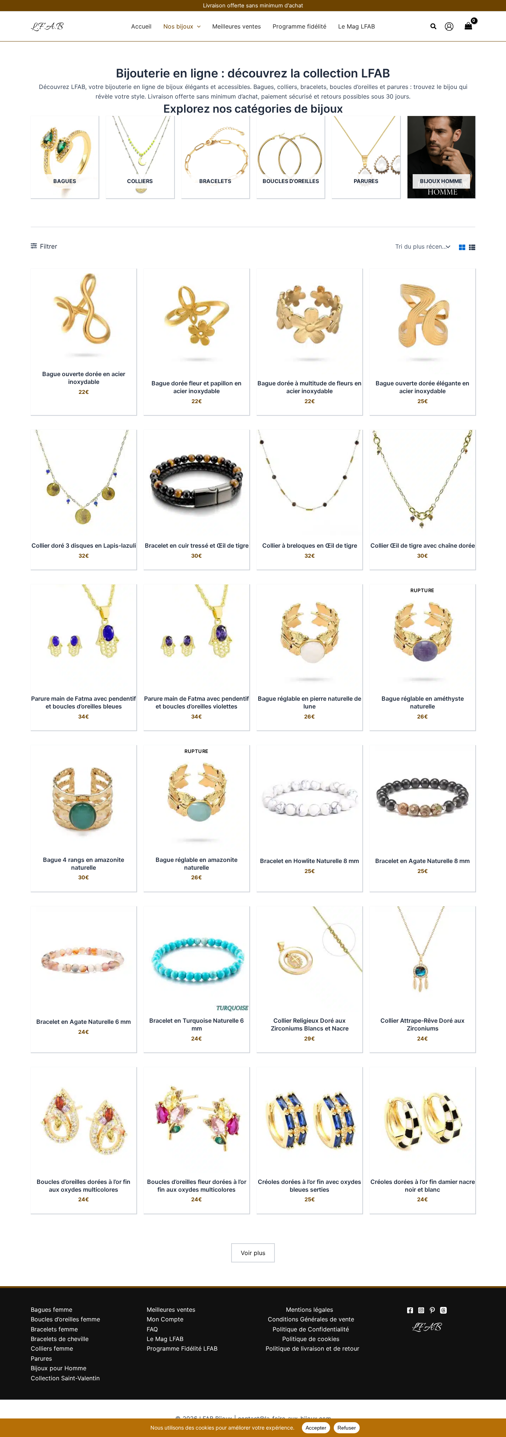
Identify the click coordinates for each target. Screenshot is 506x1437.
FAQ (152, 1329)
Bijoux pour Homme (58, 1368)
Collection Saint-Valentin (65, 1378)
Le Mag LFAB (165, 1339)
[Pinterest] (432, 1310)
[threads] (443, 1310)
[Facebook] (410, 1310)
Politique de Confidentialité (311, 1329)
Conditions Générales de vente (311, 1319)
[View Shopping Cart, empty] (468, 26)
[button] (197, 26)
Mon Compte (165, 1319)
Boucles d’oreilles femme (65, 1319)
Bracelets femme (54, 1329)
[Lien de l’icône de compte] (449, 26)
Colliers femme (52, 1348)
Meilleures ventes (171, 1309)
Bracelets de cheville (60, 1339)
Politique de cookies (310, 1339)
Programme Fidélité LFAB (182, 1348)
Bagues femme (51, 1309)
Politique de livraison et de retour (312, 1348)
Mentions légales (309, 1309)
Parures (41, 1358)
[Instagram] (421, 1310)
